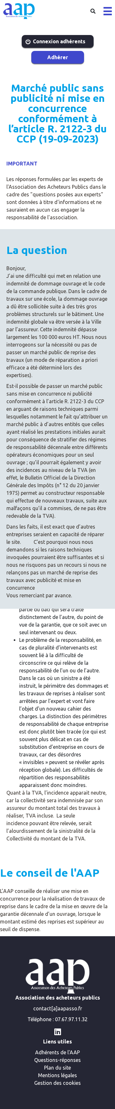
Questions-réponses (57, 1060)
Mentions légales (57, 1075)
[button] (107, 11)
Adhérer (57, 57)
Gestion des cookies (57, 1083)
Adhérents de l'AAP (57, 1052)
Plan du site (57, 1067)
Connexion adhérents (59, 41)
